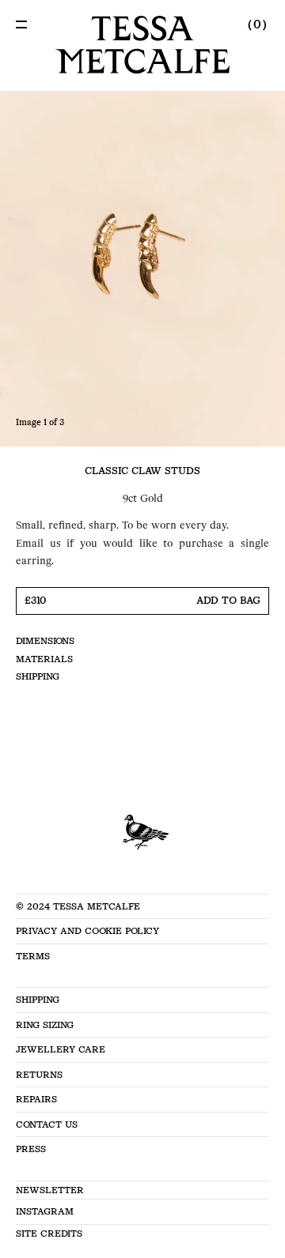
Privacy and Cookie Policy (87, 931)
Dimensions (45, 641)
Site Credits (49, 1233)
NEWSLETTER (50, 1190)
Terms (33, 956)
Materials (44, 659)
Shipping (37, 676)
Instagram (45, 1211)
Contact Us (47, 1124)
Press (31, 1149)
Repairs (36, 1099)
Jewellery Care (60, 1049)
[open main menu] (21, 24)
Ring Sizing (45, 1025)
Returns (39, 1074)
